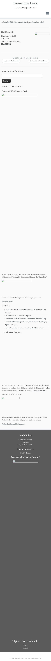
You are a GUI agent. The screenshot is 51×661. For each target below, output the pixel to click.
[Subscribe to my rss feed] (3, 14)
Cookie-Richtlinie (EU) (25, 445)
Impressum (26, 442)
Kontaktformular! (8, 302)
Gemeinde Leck (26, 3)
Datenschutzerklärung (39, 390)
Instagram (25, 648)
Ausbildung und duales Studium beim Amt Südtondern (24, 328)
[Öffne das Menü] (47, 13)
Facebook (25, 645)
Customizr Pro (37, 658)
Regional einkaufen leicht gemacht (13, 424)
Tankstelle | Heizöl (8, 22)
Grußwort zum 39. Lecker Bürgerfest (18, 316)
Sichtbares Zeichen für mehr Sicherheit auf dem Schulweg (26, 319)
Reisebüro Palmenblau (38, 61)
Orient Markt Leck (11, 61)
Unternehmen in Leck (20, 22)
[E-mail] (5, 14)
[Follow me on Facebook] (7, 14)
